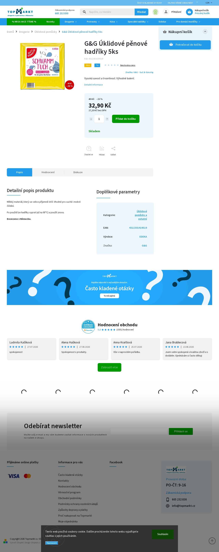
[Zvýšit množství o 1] (107, 119)
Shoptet (20, 542)
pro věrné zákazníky (180, 3)
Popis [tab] (19, 172)
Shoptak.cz (35, 542)
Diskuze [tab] (78, 172)
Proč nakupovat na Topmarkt (75, 516)
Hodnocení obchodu (118, 325)
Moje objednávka (68, 521)
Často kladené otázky (149, 3)
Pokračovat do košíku (189, 45)
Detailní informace (93, 84)
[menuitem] (24, 21)
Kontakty (63, 481)
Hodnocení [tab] (48, 172)
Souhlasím (162, 534)
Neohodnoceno (127, 65)
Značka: (139, 72)
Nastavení (52, 543)
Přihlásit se (181, 431)
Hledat (141, 11)
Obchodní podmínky (69, 498)
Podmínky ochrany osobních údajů (78, 504)
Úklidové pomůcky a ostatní (141, 215)
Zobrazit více (109, 367)
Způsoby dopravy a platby (73, 510)
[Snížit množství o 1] (91, 119)
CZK (208, 2)
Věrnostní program (69, 492)
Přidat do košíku (126, 118)
